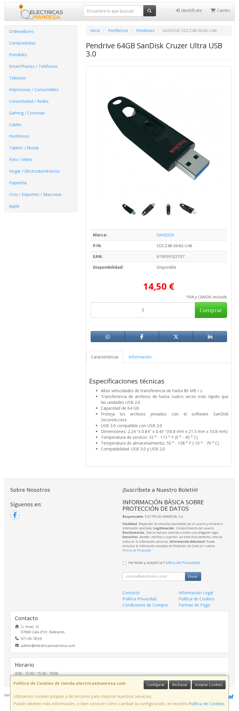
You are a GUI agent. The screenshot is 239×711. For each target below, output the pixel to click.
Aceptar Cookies (208, 684)
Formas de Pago (194, 605)
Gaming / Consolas (27, 113)
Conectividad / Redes (29, 101)
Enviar (193, 576)
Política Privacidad (139, 599)
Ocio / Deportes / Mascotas (35, 194)
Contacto (131, 592)
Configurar (156, 684)
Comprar (211, 310)
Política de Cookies (206, 703)
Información (140, 357)
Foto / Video (20, 159)
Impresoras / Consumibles (34, 89)
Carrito (223, 10)
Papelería (18, 182)
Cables (15, 124)
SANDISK (165, 235)
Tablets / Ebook (24, 148)
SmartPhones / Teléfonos (33, 66)
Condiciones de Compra (145, 605)
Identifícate (191, 10)
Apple (14, 206)
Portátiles (18, 54)
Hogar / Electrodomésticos (34, 171)
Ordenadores (21, 31)
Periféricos (19, 136)
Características (105, 357)
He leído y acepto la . (165, 562)
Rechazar (179, 684)
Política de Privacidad (136, 550)
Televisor (17, 78)
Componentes (22, 43)
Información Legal (196, 592)
